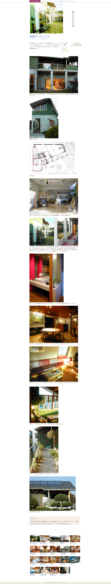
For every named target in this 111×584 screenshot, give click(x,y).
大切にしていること (67, 1)
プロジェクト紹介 (50, 1)
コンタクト (74, 1)
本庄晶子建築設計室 (35, 1)
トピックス (56, 1)
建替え (66, 43)
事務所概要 (61, 1)
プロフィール (44, 1)
